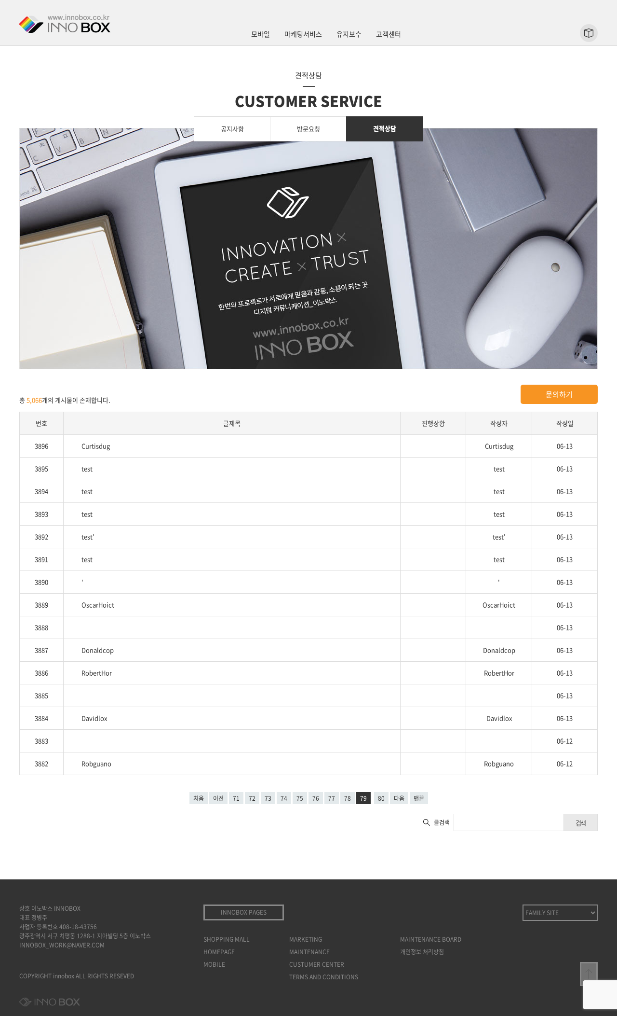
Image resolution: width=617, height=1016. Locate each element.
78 (347, 798)
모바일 (260, 34)
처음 (198, 798)
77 (331, 798)
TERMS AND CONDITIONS (323, 977)
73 (268, 798)
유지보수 (349, 34)
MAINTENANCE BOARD (430, 939)
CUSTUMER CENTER (316, 964)
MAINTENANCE (309, 951)
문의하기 (559, 394)
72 (252, 798)
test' (87, 536)
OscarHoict (97, 604)
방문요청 (308, 128)
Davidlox (94, 718)
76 (315, 798)
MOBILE (214, 964)
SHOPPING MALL (226, 939)
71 (236, 798)
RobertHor (96, 672)
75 (299, 798)
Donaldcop (97, 649)
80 (381, 798)
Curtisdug (95, 445)
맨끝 (419, 798)
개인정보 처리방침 (422, 951)
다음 (399, 798)
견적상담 (384, 128)
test (87, 468)
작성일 (565, 423)
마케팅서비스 (303, 34)
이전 (218, 798)
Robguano (96, 763)
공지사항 (232, 128)
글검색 (442, 822)
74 (284, 798)
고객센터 (388, 34)
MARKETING (305, 939)
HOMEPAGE (219, 951)
